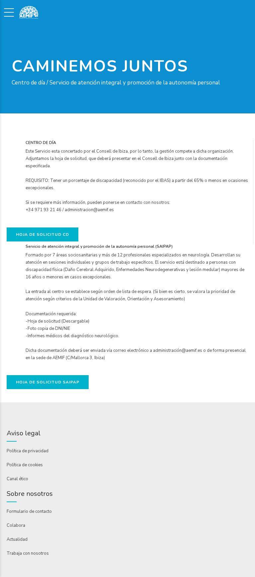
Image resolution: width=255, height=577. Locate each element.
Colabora (16, 525)
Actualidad (17, 539)
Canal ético (17, 479)
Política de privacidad (27, 451)
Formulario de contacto (29, 511)
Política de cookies (25, 465)
